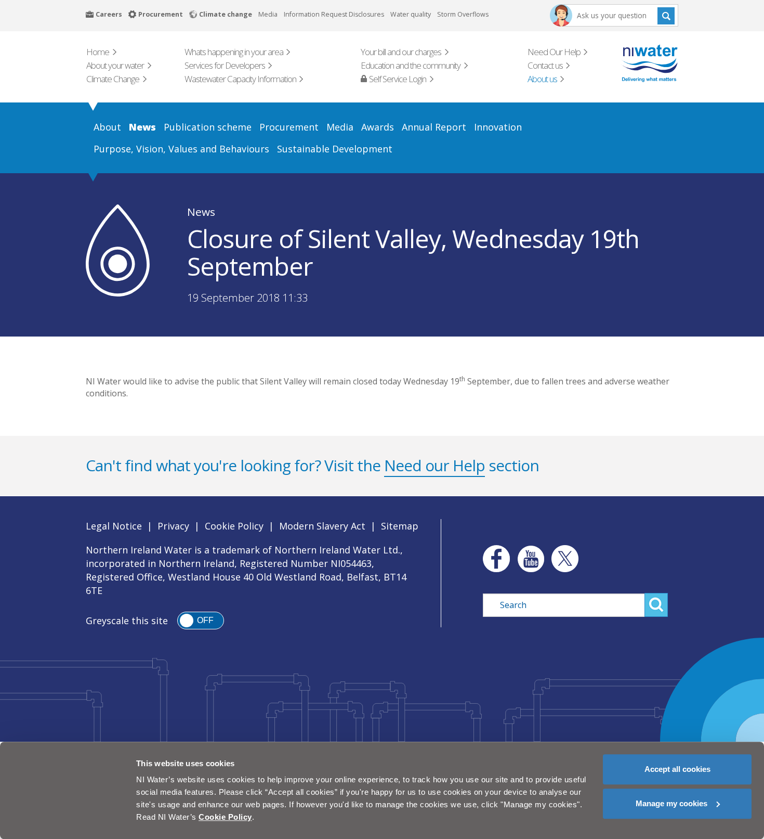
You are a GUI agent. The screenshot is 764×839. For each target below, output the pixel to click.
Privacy (173, 526)
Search (666, 15)
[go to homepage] (635, 63)
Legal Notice (114, 526)
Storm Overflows (463, 14)
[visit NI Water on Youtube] (530, 558)
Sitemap (399, 526)
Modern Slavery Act (322, 526)
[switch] (200, 620)
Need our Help (434, 465)
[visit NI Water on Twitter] (565, 558)
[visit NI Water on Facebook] (494, 558)
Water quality (410, 14)
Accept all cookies (677, 769)
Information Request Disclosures (334, 14)
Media (268, 14)
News (201, 211)
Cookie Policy (234, 526)
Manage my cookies (671, 803)
